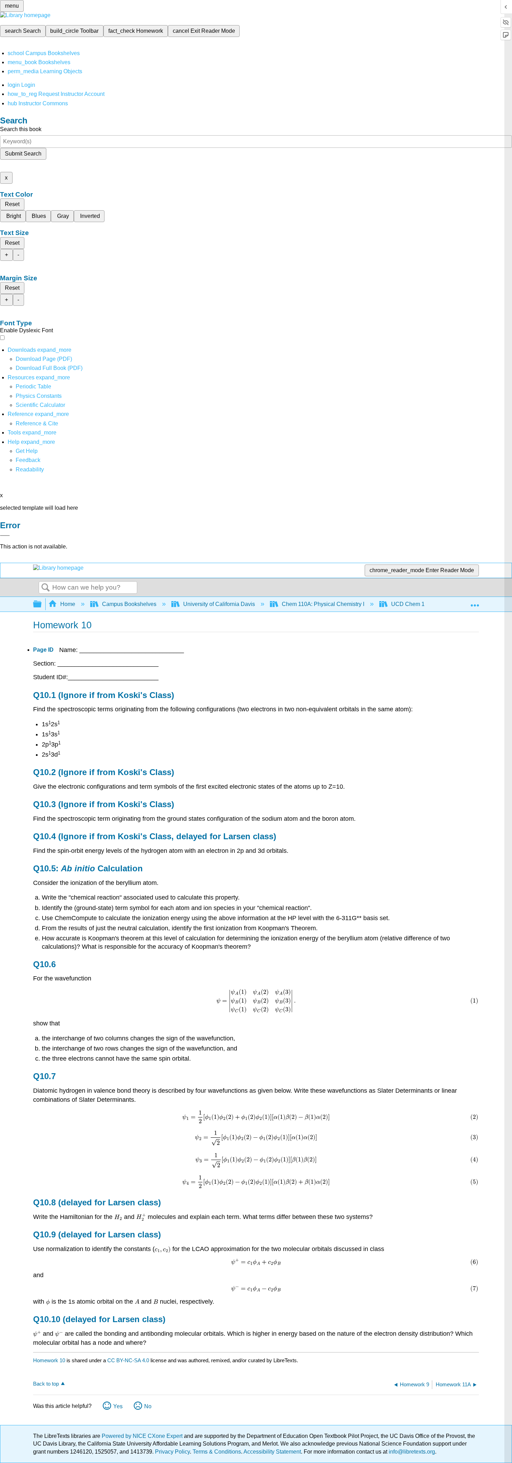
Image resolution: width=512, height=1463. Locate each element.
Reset (12, 204)
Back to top (46, 1384)
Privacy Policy (172, 1452)
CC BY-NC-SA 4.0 (128, 1360)
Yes (118, 1406)
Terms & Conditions (217, 1452)
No (148, 1406)
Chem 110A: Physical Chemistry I (323, 604)
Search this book (20, 129)
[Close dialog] (5, 535)
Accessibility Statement (272, 1452)
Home (68, 604)
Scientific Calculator (40, 405)
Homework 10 (49, 1360)
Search (46, 588)
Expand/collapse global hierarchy (41, 604)
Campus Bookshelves (129, 604)
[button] (28, 460)
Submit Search (23, 154)
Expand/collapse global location (475, 602)
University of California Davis (219, 604)
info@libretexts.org (411, 1452)
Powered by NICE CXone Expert (143, 1436)
